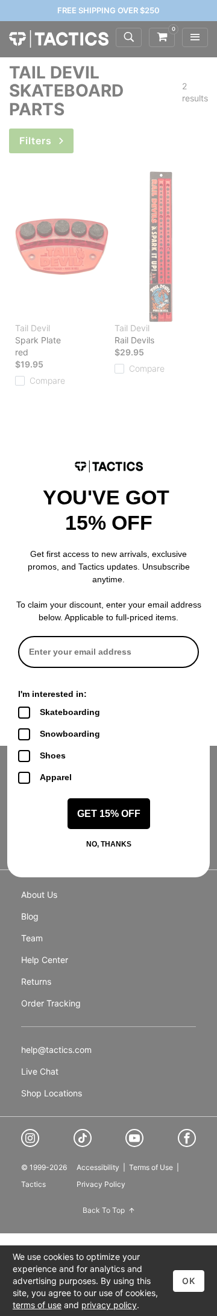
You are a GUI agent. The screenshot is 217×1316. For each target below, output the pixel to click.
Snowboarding (70, 734)
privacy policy (109, 1305)
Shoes (53, 755)
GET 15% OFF (108, 814)
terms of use (37, 1305)
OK (188, 1281)
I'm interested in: (52, 694)
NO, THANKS (108, 844)
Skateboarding (70, 712)
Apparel (56, 777)
